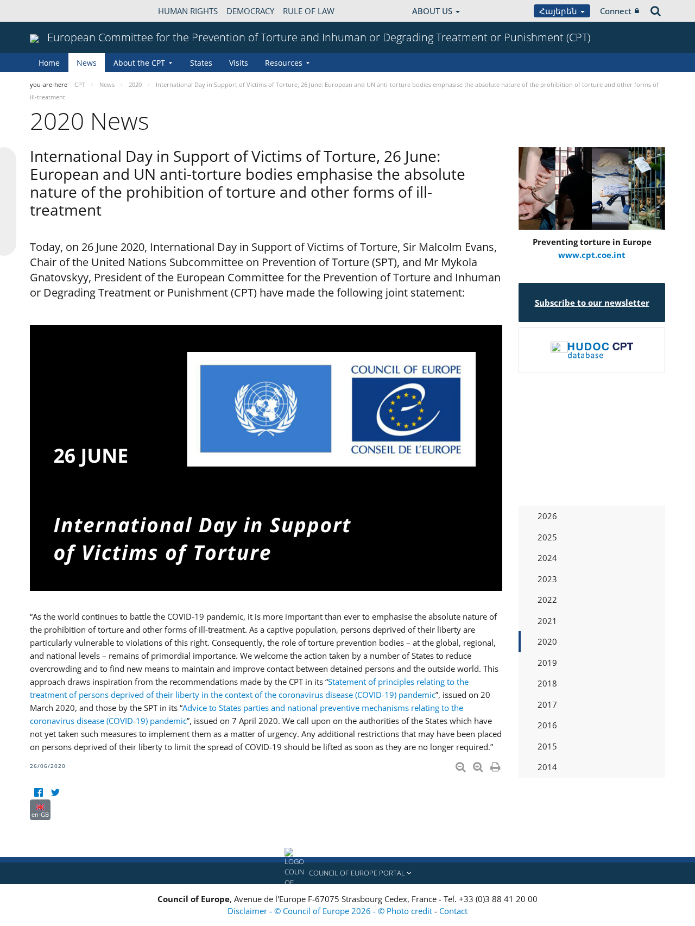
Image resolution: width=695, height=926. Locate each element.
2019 (547, 662)
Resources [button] (283, 63)
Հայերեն (559, 10)
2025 (547, 537)
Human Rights (188, 10)
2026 (547, 516)
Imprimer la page (496, 765)
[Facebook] (38, 792)
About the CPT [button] (139, 63)
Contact (453, 910)
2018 (547, 683)
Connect (615, 10)
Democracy (250, 10)
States (201, 63)
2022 (547, 599)
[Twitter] (55, 792)
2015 (547, 746)
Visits (238, 63)
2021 (547, 620)
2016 (547, 725)
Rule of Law (308, 10)
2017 (547, 704)
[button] (347, 873)
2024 (547, 557)
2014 (547, 766)
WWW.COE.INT (57, 11)
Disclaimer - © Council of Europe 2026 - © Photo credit (331, 910)
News (87, 63)
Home (49, 63)
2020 (547, 641)
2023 (547, 579)
